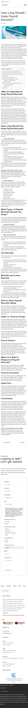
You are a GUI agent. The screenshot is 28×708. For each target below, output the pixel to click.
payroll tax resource (13, 429)
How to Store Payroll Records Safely (10, 78)
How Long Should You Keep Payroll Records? (12, 72)
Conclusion (5, 87)
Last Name (6, 488)
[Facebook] (3, 619)
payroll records (10, 97)
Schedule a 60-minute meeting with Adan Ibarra (13, 615)
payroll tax (12, 115)
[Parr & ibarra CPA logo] (4, 5)
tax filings (3, 176)
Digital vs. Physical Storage (10, 80)
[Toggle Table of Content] (21, 69)
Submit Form (8, 570)
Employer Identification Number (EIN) (12, 147)
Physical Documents (9, 84)
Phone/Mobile (7, 494)
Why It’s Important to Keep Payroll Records (12, 71)
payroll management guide (13, 173)
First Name (6, 481)
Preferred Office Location (9, 526)
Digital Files (7, 86)
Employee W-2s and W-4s (10, 264)
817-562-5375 (6, 631)
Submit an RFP (4, 474)
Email (5, 501)
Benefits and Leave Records (8, 77)
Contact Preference (8, 537)
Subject (5, 551)
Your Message (7, 557)
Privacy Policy (3, 688)
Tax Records (5, 75)
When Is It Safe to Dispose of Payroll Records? (12, 83)
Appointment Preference (9, 519)
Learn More (5, 613)
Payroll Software (8, 81)
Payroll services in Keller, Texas (19, 422)
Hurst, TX (14, 682)
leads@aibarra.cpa (7, 633)
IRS (4, 140)
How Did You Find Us (9, 545)
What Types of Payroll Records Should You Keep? (13, 74)
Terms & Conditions (4, 691)
